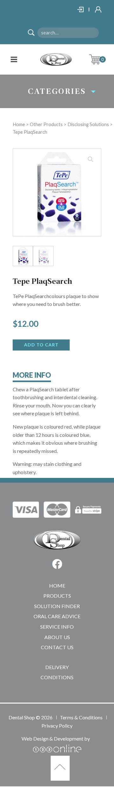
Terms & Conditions (81, 717)
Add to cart (41, 344)
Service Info (57, 627)
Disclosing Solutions (88, 124)
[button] (90, 159)
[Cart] (100, 59)
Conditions (57, 677)
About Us (57, 637)
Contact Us (57, 647)
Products (57, 596)
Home (19, 124)
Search (33, 33)
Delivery (57, 667)
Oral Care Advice (57, 616)
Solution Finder (57, 606)
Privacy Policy (57, 726)
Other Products (46, 124)
